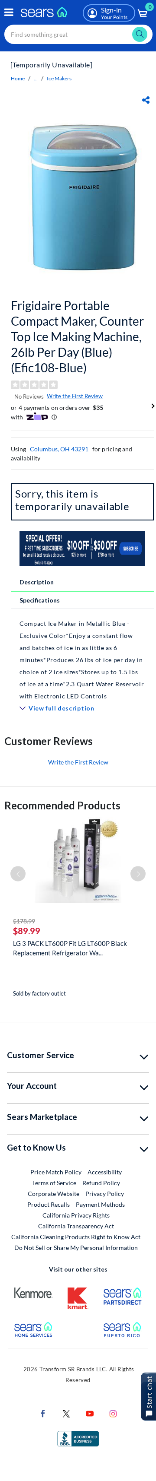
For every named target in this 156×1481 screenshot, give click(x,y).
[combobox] (78, 34)
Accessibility (105, 1172)
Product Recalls (48, 1204)
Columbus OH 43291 (59, 449)
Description (37, 582)
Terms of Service (54, 1182)
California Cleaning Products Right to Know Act (75, 1236)
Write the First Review (75, 396)
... (36, 78)
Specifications (40, 600)
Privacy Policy (104, 1193)
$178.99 (24, 921)
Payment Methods (100, 1204)
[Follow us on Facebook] (43, 1412)
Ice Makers (59, 78)
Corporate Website (54, 1193)
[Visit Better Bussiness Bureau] (78, 1437)
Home (18, 78)
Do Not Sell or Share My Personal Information (76, 1247)
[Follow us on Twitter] (66, 1412)
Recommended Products (62, 805)
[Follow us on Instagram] (113, 1412)
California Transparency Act (76, 1226)
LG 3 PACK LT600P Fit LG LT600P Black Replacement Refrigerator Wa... (70, 948)
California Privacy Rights (76, 1215)
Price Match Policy (55, 1172)
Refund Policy (101, 1182)
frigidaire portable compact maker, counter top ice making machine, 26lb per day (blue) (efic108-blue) (77, 336)
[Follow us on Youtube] (89, 1412)
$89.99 (26, 931)
